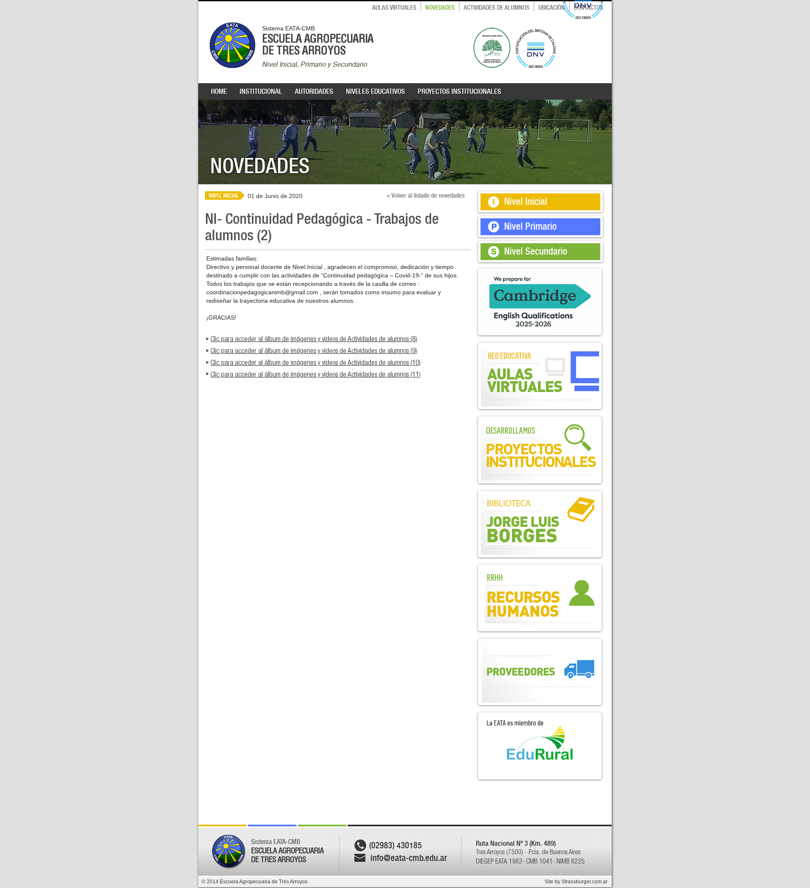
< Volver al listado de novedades (425, 195)
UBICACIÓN (551, 7)
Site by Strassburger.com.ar (576, 882)
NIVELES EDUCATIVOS (375, 91)
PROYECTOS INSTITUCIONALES (459, 91)
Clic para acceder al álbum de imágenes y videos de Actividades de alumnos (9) (314, 350)
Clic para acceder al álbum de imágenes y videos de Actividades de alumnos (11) (316, 374)
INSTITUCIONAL (261, 91)
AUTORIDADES (314, 91)
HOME (219, 91)
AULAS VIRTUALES (394, 7)
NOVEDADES (440, 7)
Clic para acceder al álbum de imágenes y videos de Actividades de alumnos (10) (316, 362)
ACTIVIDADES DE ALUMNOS (496, 7)
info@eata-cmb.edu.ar (408, 858)
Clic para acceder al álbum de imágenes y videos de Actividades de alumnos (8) (314, 338)
